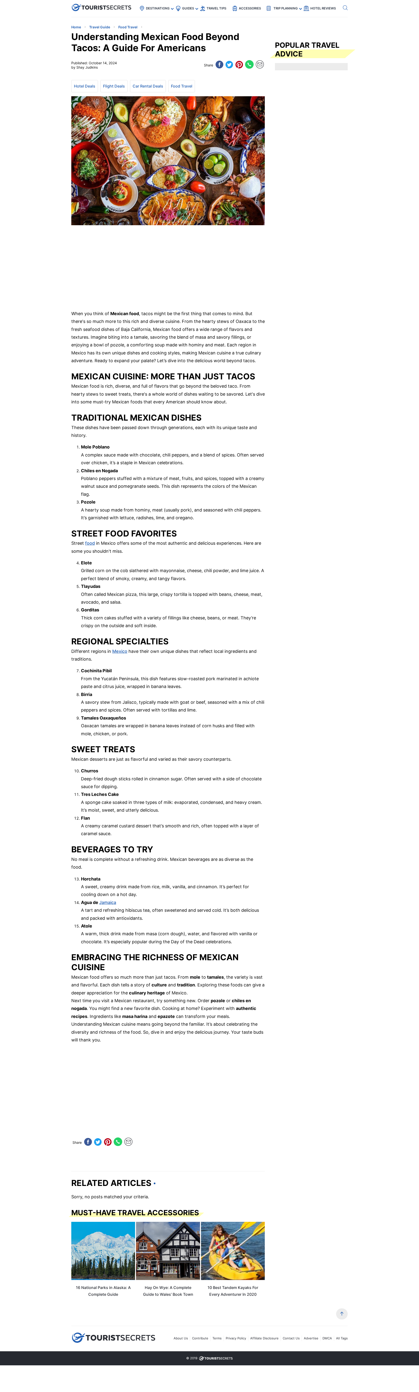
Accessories (250, 8)
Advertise (311, 1338)
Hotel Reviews (323, 8)
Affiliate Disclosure (264, 1338)
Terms (217, 1338)
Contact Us (291, 1338)
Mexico (119, 651)
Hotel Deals (84, 86)
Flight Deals (114, 86)
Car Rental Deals (148, 86)
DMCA (327, 1338)
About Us (181, 1338)
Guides (188, 8)
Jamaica (107, 902)
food (90, 543)
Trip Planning (286, 8)
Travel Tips (216, 8)
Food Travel (181, 86)
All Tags (342, 1338)
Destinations (157, 8)
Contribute (200, 1338)
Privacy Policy (236, 1338)
